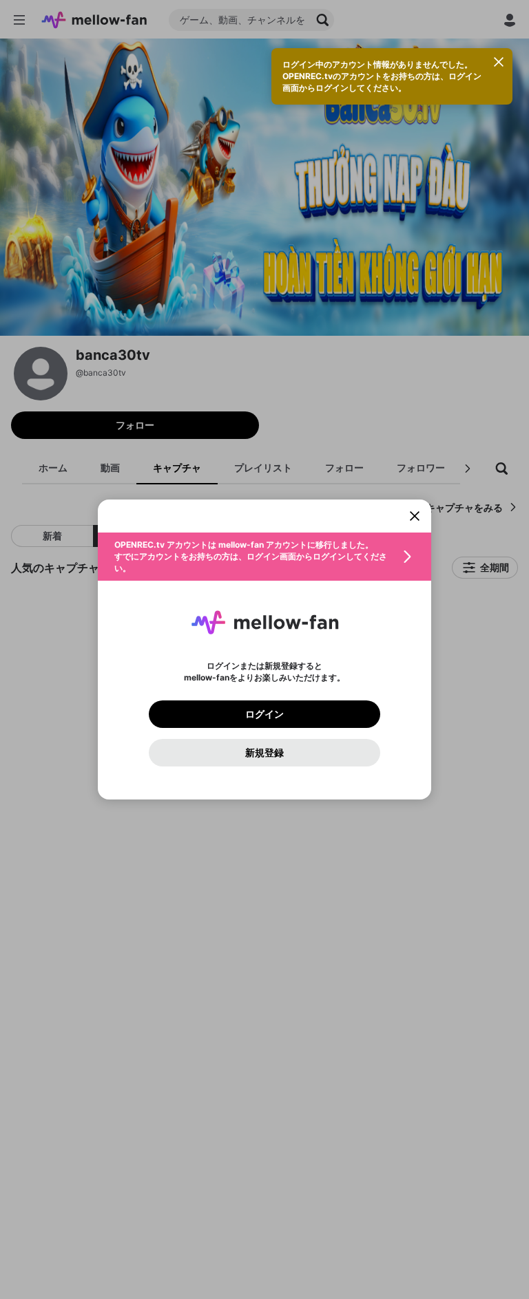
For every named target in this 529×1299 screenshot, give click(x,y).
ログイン (264, 714)
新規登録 (264, 752)
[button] (264, 557)
